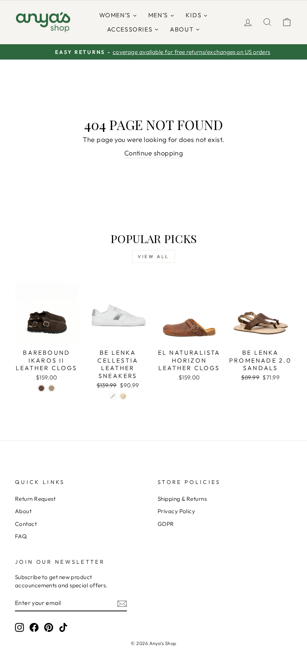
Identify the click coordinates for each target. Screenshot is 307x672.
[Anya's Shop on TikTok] (63, 627)
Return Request (35, 498)
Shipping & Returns (182, 498)
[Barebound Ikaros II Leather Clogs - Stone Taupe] (51, 388)
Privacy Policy (176, 511)
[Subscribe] (122, 603)
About (23, 511)
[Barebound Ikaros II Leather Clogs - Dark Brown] (41, 388)
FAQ (21, 536)
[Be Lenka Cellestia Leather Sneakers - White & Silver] (112, 396)
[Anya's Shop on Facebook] (34, 627)
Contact (26, 523)
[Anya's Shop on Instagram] (19, 627)
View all (153, 256)
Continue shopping (153, 153)
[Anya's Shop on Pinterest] (48, 627)
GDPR (166, 523)
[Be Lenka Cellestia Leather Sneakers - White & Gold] (123, 396)
